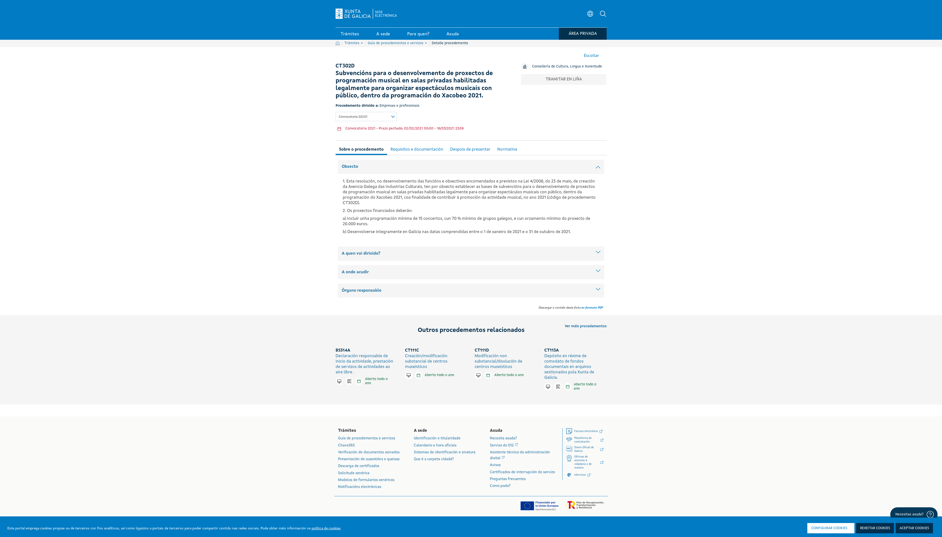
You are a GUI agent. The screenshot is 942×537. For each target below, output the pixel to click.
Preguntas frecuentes (508, 479)
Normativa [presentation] (507, 149)
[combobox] (366, 116)
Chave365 (346, 445)
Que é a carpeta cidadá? (434, 459)
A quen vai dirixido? (361, 253)
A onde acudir (355, 272)
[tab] (361, 149)
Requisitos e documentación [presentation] (417, 149)
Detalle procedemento (450, 43)
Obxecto (350, 167)
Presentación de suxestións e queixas (369, 459)
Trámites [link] (349, 34)
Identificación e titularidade (437, 438)
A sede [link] (383, 34)
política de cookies (326, 528)
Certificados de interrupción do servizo (522, 472)
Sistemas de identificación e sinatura (444, 452)
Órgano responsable (361, 290)
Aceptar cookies (914, 528)
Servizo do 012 (502, 445)
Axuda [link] (452, 34)
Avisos (495, 465)
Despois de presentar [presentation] (470, 149)
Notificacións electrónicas (359, 487)
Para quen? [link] (418, 34)
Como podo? (500, 486)
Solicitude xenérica (353, 473)
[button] (603, 13)
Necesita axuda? (503, 438)
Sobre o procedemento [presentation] (361, 149)
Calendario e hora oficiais (435, 445)
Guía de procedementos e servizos (396, 43)
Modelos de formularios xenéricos (366, 480)
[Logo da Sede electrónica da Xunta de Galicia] (366, 14)
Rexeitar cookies (875, 528)
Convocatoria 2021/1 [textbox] (353, 116)
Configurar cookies (829, 528)
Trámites (352, 43)
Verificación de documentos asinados (369, 452)
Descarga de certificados (358, 466)
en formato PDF (592, 307)
